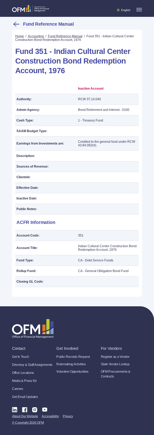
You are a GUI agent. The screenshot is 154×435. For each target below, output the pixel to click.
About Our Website (25, 416)
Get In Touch (20, 356)
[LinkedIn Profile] (14, 409)
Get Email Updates (25, 397)
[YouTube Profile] (44, 409)
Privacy (68, 416)
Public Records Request (73, 356)
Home (19, 36)
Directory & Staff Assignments (32, 364)
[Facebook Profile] (24, 409)
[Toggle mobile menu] (139, 9)
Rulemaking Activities (71, 364)
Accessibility (50, 416)
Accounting (36, 36)
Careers (17, 388)
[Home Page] (33, 328)
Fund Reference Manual (48, 24)
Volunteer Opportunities (72, 371)
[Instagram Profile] (34, 409)
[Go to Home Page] (30, 8)
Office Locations (23, 372)
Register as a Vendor (115, 356)
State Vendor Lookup (115, 364)
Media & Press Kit (24, 380)
